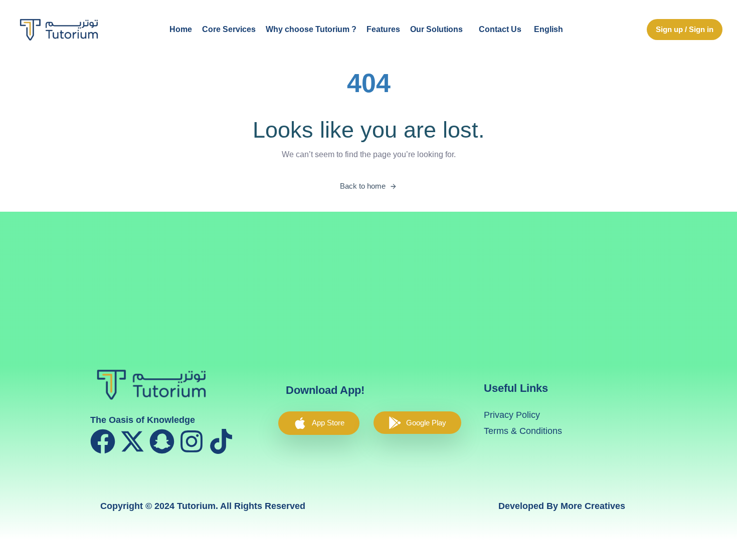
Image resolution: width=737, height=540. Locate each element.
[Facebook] (102, 441)
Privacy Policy (512, 415)
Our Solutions (436, 29)
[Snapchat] (161, 441)
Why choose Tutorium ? (311, 29)
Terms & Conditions (523, 431)
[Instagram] (191, 441)
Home (180, 29)
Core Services (229, 29)
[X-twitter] (132, 441)
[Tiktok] (221, 441)
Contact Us (500, 29)
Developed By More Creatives (561, 506)
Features (383, 29)
